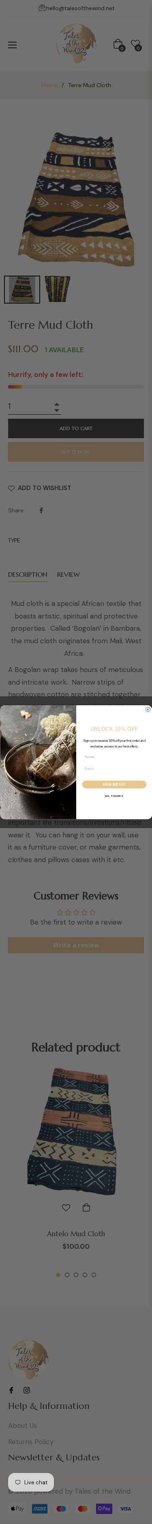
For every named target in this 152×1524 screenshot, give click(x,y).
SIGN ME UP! (114, 784)
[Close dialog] (148, 709)
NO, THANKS (114, 795)
